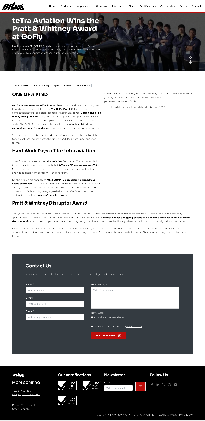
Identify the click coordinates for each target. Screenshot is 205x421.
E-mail (29, 297)
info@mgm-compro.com (26, 394)
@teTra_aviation (112, 97)
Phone (29, 311)
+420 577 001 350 (21, 390)
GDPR (153, 415)
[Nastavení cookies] (102, 420)
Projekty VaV (186, 415)
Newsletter (97, 312)
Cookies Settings (168, 415)
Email (107, 382)
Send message (105, 335)
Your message (99, 284)
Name (29, 284)
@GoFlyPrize (183, 93)
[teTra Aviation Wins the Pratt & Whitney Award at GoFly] (190, 62)
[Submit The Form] (140, 386)
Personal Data (134, 326)
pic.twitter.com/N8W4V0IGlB (120, 101)
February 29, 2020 (157, 107)
